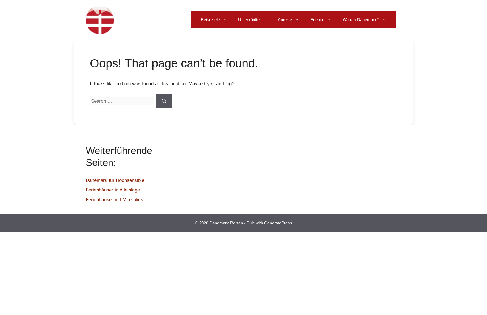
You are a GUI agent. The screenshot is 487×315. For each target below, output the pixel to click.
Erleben (317, 19)
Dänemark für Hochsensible (115, 180)
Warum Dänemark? (361, 19)
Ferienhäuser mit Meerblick (114, 199)
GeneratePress (278, 223)
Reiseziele (210, 19)
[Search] (164, 101)
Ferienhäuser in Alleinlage (113, 190)
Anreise (285, 19)
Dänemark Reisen (148, 20)
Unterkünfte (249, 19)
